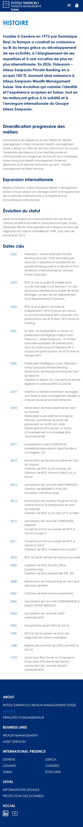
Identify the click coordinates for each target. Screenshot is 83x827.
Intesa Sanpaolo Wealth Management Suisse (39, 705)
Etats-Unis (53, 772)
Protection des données (23, 796)
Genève (9, 759)
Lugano (9, 766)
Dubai (7, 772)
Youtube (15, 813)
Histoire (9, 711)
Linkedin (5, 813)
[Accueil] (22, 6)
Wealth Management (20, 735)
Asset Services (14, 742)
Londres (52, 766)
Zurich (50, 759)
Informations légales (21, 790)
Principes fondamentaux (23, 717)
